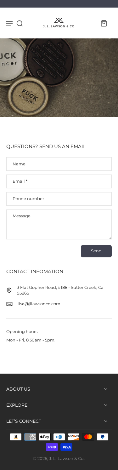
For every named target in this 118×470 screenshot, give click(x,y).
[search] (19, 23)
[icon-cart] (103, 23)
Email (20, 181)
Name (19, 164)
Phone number (28, 199)
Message (22, 216)
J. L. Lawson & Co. (66, 458)
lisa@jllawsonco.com (39, 303)
